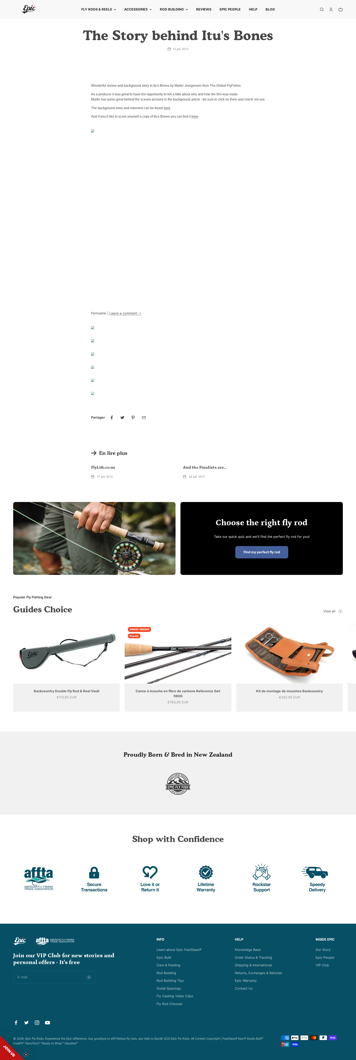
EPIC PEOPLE (230, 9)
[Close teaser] (26, 1055)
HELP (253, 9)
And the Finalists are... (204, 467)
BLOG (270, 9)
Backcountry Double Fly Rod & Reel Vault (66, 691)
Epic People (325, 957)
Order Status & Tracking (253, 957)
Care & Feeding (168, 965)
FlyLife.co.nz (103, 467)
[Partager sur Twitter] (122, 417)
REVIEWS (203, 9)
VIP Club (322, 965)
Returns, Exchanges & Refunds (258, 973)
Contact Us (244, 988)
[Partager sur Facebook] (112, 417)
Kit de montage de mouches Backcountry (289, 691)
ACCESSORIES (136, 9)
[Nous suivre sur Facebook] (16, 1022)
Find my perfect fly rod (262, 552)
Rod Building (166, 973)
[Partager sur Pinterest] (133, 417)
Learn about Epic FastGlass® (179, 950)
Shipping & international (253, 965)
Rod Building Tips (170, 980)
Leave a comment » (125, 313)
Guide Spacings (169, 988)
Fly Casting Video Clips (175, 996)
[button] (12, 1047)
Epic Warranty (246, 980)
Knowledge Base (248, 950)
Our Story (323, 950)
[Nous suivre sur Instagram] (37, 1022)
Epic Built (164, 957)
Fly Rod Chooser (170, 1004)
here (167, 108)
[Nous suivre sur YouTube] (47, 1022)
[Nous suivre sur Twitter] (26, 1022)
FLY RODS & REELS (96, 9)
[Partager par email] (144, 417)
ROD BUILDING (172, 9)
